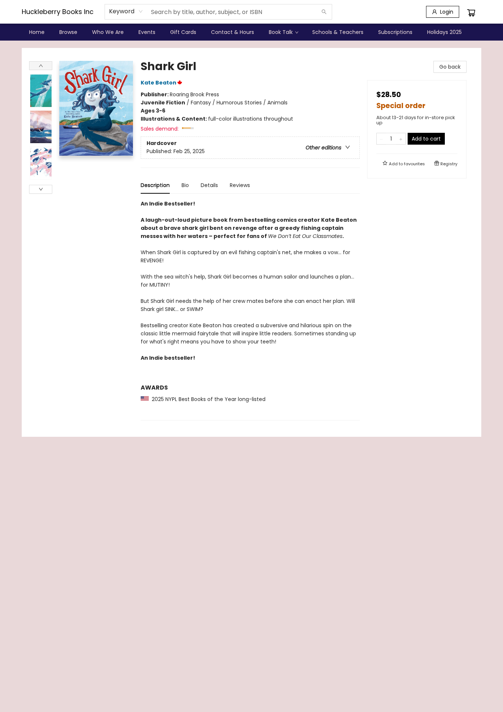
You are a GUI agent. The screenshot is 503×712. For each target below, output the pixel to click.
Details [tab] (209, 185)
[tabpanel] (250, 310)
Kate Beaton (158, 82)
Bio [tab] (185, 185)
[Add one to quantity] (400, 139)
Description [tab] (155, 185)
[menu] (251, 32)
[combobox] (126, 11)
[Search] (324, 11)
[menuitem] (37, 32)
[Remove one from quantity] (381, 139)
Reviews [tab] (240, 185)
